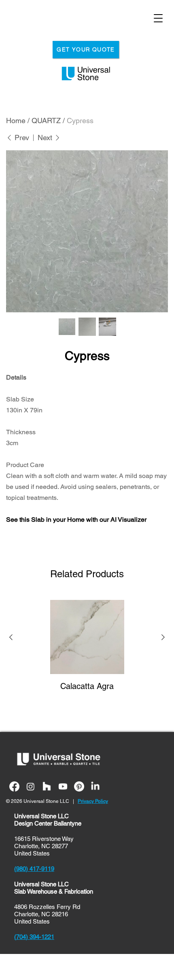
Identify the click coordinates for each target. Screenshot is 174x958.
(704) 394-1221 (34, 936)
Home (15, 120)
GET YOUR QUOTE (86, 49)
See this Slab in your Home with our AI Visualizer (76, 519)
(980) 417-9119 (34, 868)
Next (46, 137)
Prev (21, 137)
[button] (11, 638)
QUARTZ (46, 120)
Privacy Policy (93, 801)
